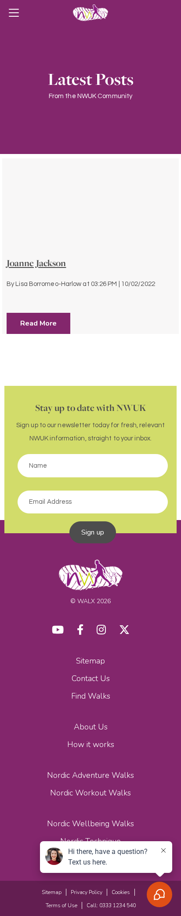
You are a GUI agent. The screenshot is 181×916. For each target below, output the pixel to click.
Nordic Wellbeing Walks (90, 823)
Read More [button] (38, 323)
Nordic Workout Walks (90, 793)
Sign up (92, 532)
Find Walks (90, 696)
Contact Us (91, 678)
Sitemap (90, 661)
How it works (90, 744)
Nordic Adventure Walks (90, 775)
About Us (91, 727)
